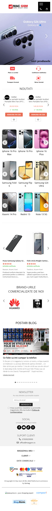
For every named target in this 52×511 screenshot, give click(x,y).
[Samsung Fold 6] (9, 170)
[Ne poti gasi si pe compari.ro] (41, 493)
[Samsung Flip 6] (25, 170)
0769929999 (27, 439)
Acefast (14, 97)
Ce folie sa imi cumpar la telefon (20, 357)
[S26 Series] (26, 39)
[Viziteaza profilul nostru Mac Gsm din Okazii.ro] (34, 501)
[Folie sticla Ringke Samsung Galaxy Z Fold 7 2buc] (38, 243)
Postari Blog (26, 323)
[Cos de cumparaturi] (46, 9)
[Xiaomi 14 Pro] (9, 202)
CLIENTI (25, 455)
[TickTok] (28, 427)
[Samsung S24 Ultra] (41, 170)
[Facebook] (19, 427)
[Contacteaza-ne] (41, 9)
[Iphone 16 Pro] (25, 138)
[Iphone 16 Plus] (41, 138)
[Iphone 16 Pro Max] (9, 138)
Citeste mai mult (8, 375)
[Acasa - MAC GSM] (18, 6)
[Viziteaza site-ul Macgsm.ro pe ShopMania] (19, 502)
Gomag (27, 483)
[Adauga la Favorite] (14, 120)
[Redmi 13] (25, 202)
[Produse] (41, 5)
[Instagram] (33, 427)
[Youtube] (24, 427)
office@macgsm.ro (27, 442)
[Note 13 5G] (41, 202)
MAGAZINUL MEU (25, 451)
